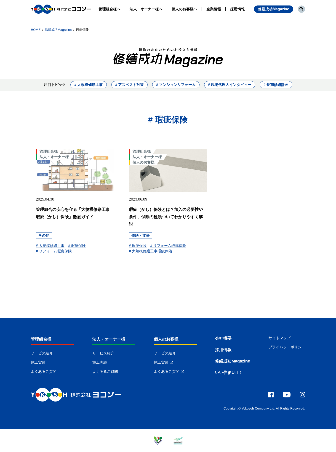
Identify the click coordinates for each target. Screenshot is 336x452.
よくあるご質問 (43, 371)
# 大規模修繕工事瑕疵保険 (150, 251)
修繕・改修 (140, 235)
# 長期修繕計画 (276, 85)
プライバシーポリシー (287, 347)
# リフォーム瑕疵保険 (54, 251)
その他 (43, 235)
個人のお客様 (166, 339)
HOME (36, 30)
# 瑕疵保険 (77, 246)
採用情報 (223, 350)
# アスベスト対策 (129, 85)
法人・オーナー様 (108, 339)
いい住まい (225, 372)
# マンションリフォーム (176, 85)
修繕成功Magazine (273, 9)
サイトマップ (280, 338)
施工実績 (38, 362)
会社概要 (223, 338)
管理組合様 (41, 339)
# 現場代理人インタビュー (229, 85)
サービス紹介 (42, 353)
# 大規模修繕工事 (88, 85)
